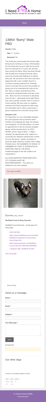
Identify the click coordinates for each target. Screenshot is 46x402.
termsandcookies (23, 396)
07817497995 (14, 232)
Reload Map (11, 285)
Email (8, 306)
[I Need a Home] (23, 10)
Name (8, 298)
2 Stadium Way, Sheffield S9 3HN (21, 249)
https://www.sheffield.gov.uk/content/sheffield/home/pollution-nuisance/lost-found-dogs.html (23, 237)
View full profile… (11, 254)
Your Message (11, 323)
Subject (9, 314)
